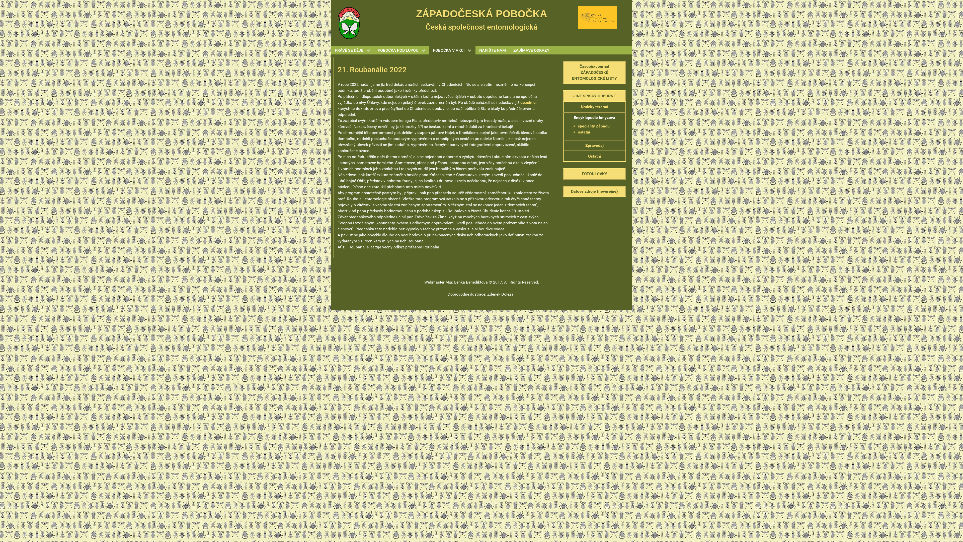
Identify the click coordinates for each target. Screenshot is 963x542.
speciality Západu (594, 126)
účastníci (528, 102)
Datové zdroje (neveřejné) (594, 191)
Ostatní (594, 156)
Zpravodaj (594, 145)
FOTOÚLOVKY (594, 173)
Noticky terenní (594, 106)
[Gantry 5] (349, 22)
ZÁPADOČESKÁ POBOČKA (481, 13)
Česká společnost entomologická (481, 27)
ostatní (584, 132)
